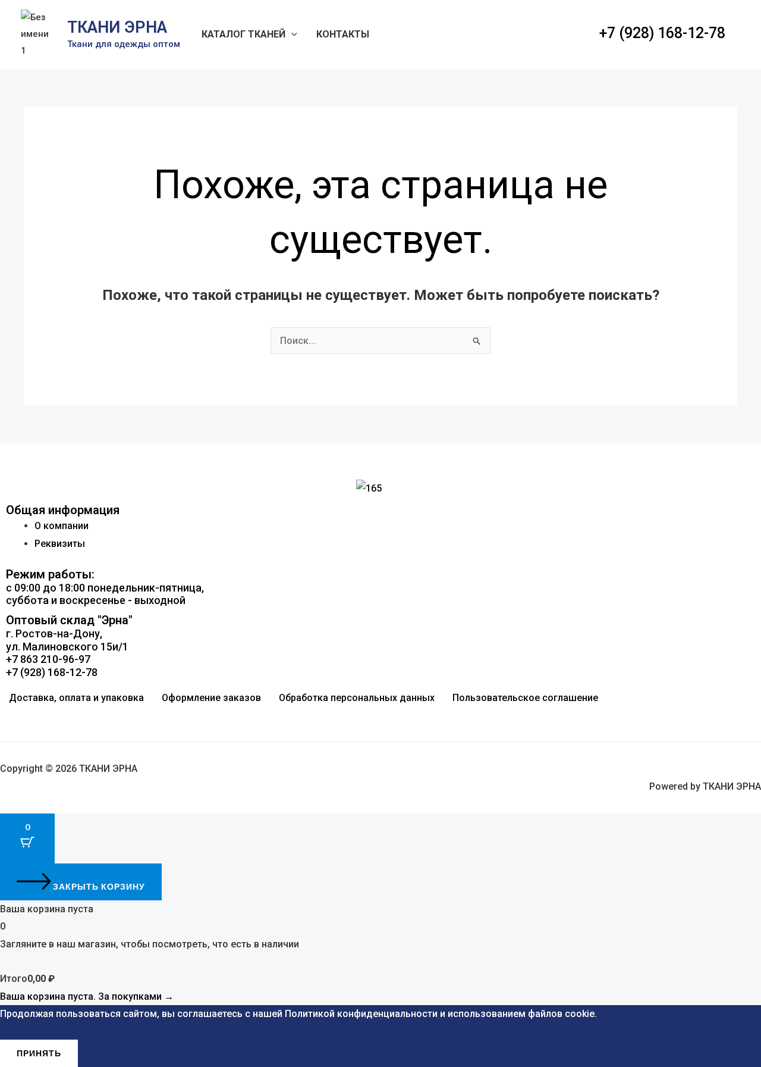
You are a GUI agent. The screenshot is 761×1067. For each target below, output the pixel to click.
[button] (291, 34)
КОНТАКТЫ (342, 34)
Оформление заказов (211, 697)
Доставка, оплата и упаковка (76, 697)
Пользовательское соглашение (525, 697)
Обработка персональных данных (357, 697)
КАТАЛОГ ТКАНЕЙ (243, 34)
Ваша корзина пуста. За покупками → (87, 996)
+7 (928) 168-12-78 (662, 33)
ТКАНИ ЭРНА (117, 27)
